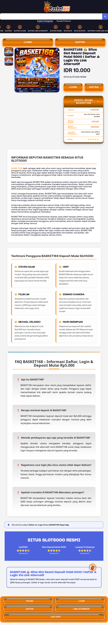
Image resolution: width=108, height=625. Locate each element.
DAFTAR (80, 42)
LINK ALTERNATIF (81, 609)
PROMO (30, 601)
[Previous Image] (17, 70)
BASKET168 (16, 168)
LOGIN (28, 42)
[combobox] (51, 16)
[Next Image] (57, 70)
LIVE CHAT (56, 617)
